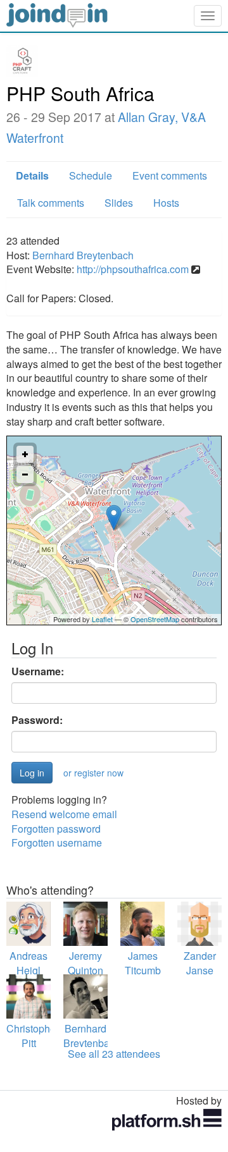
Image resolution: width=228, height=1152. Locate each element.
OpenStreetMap (154, 619)
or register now (93, 772)
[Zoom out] (25, 474)
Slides (118, 202)
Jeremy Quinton (85, 962)
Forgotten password (56, 828)
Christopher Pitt (32, 1035)
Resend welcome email (64, 814)
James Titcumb (143, 962)
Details (32, 175)
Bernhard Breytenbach (83, 255)
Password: (37, 720)
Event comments (169, 175)
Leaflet (102, 619)
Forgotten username (56, 842)
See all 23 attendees (114, 1053)
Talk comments (50, 202)
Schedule (90, 175)
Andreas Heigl (29, 962)
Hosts (166, 202)
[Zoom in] (25, 454)
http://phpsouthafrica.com (133, 269)
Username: (37, 671)
